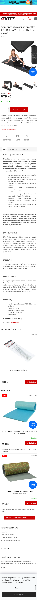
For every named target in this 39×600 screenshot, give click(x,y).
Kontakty (4, 532)
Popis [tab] (5, 149)
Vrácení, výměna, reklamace (10, 540)
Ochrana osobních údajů (9, 537)
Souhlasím (19, 595)
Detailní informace (7, 129)
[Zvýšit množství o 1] (9, 108)
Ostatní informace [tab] (21, 149)
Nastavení (19, 588)
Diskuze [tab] (11, 149)
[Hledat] (24, 19)
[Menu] (36, 19)
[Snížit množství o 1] (9, 111)
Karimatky (15, 322)
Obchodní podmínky (7, 534)
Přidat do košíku (20, 110)
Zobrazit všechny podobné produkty (19, 517)
